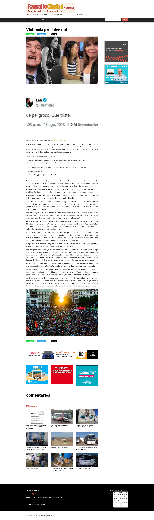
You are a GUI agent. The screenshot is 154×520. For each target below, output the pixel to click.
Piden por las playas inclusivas (59, 448)
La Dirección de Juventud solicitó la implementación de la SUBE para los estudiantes (36, 427)
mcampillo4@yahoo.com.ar (34, 494)
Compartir (30, 34)
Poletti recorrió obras (32, 468)
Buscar (125, 20)
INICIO (28, 20)
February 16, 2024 (50, 175)
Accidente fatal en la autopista (84, 468)
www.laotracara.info (57, 141)
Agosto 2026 (120, 492)
